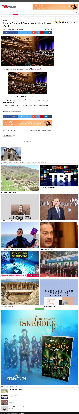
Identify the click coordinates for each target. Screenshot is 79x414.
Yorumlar (11, 386)
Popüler (2, 386)
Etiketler (16, 386)
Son (7, 386)
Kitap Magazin (22, 413)
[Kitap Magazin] (9, 4)
